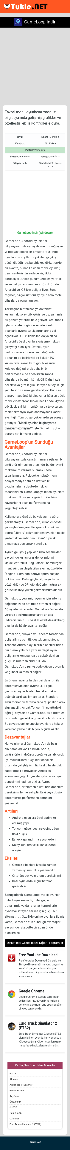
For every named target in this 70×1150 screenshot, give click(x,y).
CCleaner (14, 1118)
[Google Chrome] (11, 993)
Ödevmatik (15, 1101)
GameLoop (16, 1113)
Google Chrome (31, 991)
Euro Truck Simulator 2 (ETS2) (38, 1025)
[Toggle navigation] (62, 6)
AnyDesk (14, 1096)
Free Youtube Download (38, 954)
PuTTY (13, 1073)
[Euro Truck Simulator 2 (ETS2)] (11, 1026)
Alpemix (14, 1079)
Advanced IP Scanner (21, 1084)
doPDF (13, 1107)
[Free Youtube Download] (11, 957)
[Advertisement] (35, 66)
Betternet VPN (17, 1090)
